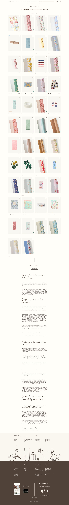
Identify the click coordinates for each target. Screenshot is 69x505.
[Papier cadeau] (14, 23)
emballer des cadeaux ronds (38, 327)
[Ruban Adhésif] (28, 104)
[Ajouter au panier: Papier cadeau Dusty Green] (46, 135)
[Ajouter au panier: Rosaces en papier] (19, 175)
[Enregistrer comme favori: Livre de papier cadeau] (19, 198)
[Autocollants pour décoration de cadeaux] (28, 205)
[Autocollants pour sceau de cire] (41, 64)
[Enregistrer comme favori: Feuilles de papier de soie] (19, 97)
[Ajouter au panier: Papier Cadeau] (59, 135)
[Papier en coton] (14, 84)
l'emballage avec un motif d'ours (31, 320)
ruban (28, 336)
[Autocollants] (54, 84)
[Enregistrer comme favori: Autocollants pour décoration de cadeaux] (32, 198)
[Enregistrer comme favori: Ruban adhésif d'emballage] (32, 77)
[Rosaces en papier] (14, 165)
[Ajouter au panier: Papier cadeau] (19, 33)
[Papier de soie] (28, 43)
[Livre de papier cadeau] (14, 205)
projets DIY (40, 318)
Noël (29, 293)
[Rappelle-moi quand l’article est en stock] (59, 175)
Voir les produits (34, 268)
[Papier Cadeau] (54, 125)
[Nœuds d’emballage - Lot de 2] (28, 165)
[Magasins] (56, 1)
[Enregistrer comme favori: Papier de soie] (32, 117)
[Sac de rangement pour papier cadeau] (14, 43)
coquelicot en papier (31, 413)
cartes (40, 380)
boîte (39, 334)
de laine (29, 406)
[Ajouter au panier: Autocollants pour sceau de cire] (46, 74)
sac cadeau (43, 334)
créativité (36, 348)
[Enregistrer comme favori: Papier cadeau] (19, 15)
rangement (44, 369)
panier (32, 335)
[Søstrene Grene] (11, 1)
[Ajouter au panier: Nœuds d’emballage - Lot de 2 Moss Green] (33, 175)
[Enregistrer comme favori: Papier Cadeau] (59, 117)
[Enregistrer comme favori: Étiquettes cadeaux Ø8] (59, 97)
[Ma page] (57, 1)
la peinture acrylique (27, 407)
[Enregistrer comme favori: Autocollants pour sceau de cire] (46, 56)
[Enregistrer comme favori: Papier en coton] (19, 77)
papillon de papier (28, 357)
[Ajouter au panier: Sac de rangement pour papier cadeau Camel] (19, 53)
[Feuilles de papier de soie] (14, 104)
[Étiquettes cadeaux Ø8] (54, 104)
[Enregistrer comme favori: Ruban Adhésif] (32, 97)
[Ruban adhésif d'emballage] (28, 84)
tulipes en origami (39, 358)
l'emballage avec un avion (39, 320)
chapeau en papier (29, 391)
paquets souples (41, 328)
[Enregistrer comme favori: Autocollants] (59, 77)
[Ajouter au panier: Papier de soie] (33, 53)
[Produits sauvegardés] (59, 1)
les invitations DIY (36, 382)
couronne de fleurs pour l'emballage (33, 321)
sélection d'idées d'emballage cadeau (30, 428)
